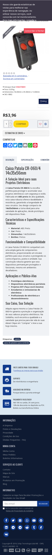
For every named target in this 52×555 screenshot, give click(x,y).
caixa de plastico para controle (16, 343)
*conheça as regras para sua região (28, 370)
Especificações (27, 159)
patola (17, 339)
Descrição (10, 159)
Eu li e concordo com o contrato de (19, 509)
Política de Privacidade (14, 26)
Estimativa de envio (14, 133)
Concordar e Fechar (34, 30)
